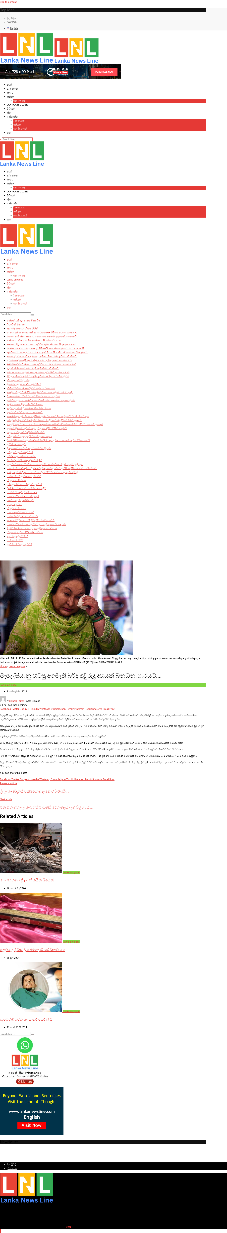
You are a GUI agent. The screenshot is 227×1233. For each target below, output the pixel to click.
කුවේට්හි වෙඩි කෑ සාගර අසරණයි (25, 412)
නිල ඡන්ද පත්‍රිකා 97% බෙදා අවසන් (25, 532)
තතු (9, 132)
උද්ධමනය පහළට (16, 444)
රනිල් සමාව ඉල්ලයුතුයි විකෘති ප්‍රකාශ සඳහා (29, 436)
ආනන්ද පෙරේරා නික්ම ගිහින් (22, 328)
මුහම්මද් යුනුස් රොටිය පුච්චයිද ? (24, 384)
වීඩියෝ (11, 108)
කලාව (10, 92)
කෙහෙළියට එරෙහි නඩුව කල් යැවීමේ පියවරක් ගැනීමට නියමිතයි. (42, 356)
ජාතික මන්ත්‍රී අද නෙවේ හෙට (22, 516)
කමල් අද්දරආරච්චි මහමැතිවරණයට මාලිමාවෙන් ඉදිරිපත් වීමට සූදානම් (44, 420)
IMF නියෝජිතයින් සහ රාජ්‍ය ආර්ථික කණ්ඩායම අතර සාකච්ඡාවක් (41, 364)
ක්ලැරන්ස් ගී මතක (16, 480)
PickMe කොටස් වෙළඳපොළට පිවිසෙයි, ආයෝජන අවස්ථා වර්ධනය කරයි (45, 348)
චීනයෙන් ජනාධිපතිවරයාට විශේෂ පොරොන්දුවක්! (33, 396)
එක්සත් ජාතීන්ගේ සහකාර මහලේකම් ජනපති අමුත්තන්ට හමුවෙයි (42, 336)
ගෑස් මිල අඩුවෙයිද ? (17, 536)
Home (3, 666)
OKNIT (69, 1227)
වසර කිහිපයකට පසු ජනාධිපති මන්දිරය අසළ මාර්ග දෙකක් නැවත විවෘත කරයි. (48, 440)
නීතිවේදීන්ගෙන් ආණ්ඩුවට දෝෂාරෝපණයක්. (31, 388)
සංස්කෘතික (12, 116)
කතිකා (10, 96)
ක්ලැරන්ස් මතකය (16, 508)
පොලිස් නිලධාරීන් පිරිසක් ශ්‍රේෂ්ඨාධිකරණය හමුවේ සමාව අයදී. (40, 392)
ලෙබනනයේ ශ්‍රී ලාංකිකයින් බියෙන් (25, 404)
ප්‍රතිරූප (17, 124)
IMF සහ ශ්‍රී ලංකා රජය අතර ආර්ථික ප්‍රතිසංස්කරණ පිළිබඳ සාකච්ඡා (41, 344)
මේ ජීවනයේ (20, 128)
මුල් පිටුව (11, 17)
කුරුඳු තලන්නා (14, 504)
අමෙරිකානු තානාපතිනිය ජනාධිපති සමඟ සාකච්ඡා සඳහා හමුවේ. (41, 400)
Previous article (8, 783)
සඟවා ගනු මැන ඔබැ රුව (20, 500)
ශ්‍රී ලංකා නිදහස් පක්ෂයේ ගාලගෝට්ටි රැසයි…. (34, 791)
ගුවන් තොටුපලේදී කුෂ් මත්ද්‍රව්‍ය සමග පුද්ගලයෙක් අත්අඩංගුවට (39, 360)
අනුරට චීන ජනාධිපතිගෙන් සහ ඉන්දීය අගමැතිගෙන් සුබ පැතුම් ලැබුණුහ (45, 464)
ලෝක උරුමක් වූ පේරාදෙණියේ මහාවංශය (29, 408)
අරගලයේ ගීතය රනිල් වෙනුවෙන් (24, 484)
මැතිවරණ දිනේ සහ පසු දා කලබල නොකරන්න (32, 528)
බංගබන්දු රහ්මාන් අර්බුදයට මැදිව (24, 460)
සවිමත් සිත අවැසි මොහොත (22, 492)
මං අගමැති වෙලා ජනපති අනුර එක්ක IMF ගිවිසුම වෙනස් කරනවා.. (42, 332)
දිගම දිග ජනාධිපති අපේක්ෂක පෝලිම (26, 488)
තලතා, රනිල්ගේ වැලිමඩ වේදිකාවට (26, 432)
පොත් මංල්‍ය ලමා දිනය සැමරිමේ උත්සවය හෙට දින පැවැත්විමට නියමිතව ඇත (48, 416)
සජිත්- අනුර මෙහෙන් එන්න (21, 456)
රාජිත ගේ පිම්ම (15, 540)
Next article (6, 799)
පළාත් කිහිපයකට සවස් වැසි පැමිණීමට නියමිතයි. (33, 368)
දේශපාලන (12, 88)
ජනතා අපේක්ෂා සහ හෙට (20, 512)
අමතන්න (12, 21)
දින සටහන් (19, 120)
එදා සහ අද (19, 100)
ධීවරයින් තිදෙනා (16, 324)
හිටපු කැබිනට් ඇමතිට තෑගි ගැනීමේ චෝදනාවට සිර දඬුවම (38, 376)
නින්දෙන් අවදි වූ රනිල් (18, 380)
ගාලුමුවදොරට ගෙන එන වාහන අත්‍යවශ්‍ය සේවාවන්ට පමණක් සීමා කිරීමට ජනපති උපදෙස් (55, 424)
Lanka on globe (17, 104)
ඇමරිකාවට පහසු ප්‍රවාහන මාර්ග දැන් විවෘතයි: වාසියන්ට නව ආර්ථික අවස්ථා (47, 352)
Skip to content (8, 1)
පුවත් (9, 84)
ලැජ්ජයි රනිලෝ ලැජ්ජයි (19, 544)
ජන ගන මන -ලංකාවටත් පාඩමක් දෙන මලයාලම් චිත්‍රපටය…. (46, 807)
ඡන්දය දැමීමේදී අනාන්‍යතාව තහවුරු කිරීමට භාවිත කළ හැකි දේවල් (42, 472)
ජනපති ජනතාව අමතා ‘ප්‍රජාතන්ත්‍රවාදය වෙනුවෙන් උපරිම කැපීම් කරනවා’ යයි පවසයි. (52, 468)
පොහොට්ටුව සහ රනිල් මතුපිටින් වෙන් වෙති (31, 520)
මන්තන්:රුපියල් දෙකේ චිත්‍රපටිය (23, 320)
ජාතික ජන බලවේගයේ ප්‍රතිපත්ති (24, 476)
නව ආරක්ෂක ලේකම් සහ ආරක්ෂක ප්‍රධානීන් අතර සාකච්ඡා (38, 372)
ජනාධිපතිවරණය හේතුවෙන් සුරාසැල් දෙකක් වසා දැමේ (36, 524)
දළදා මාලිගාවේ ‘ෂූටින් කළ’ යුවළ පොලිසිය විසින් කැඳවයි (37, 428)
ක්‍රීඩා (9, 112)
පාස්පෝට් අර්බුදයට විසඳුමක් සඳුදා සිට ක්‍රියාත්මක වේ (34, 340)
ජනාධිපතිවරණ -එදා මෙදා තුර (23, 496)
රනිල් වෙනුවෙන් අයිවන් (20, 452)
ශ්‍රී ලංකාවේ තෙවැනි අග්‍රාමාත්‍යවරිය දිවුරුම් (29, 448)
